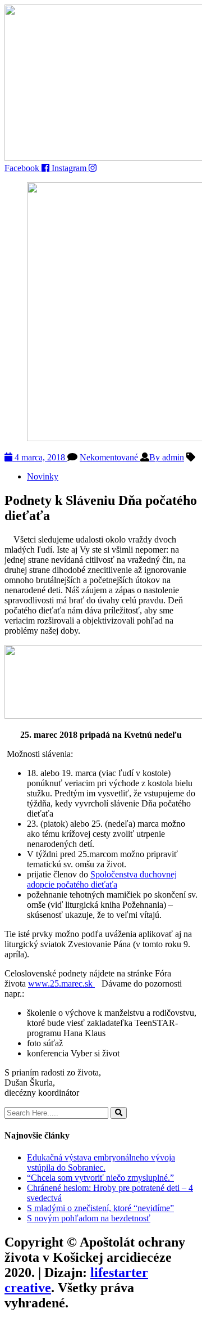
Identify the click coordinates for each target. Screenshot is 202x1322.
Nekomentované (110, 457)
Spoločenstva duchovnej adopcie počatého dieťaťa (102, 879)
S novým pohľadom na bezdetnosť (88, 1218)
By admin (166, 457)
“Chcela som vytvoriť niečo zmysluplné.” (100, 1177)
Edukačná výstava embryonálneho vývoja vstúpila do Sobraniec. (101, 1162)
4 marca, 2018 (39, 457)
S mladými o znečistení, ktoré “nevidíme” (100, 1208)
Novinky (42, 476)
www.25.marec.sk (61, 983)
